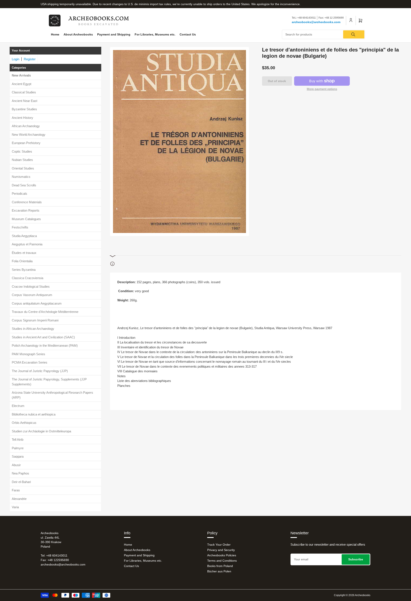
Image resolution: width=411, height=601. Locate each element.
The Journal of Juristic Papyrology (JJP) (40, 371)
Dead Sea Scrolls (24, 185)
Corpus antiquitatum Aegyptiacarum (37, 303)
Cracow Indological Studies (31, 286)
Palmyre (18, 448)
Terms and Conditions (222, 560)
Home (55, 34)
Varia (15, 507)
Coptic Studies (22, 151)
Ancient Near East (24, 101)
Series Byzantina (24, 269)
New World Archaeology (28, 134)
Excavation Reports (25, 210)
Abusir (16, 465)
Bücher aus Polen (219, 571)
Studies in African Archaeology (33, 328)
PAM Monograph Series (28, 354)
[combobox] (323, 34)
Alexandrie (19, 499)
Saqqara (18, 456)
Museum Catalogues (26, 219)
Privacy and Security (221, 550)
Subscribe (355, 559)
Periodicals (19, 193)
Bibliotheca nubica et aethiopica (33, 414)
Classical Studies (24, 92)
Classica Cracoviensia (27, 278)
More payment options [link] (322, 89)
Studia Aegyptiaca (24, 236)
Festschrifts (20, 227)
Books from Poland (220, 566)
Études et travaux (24, 253)
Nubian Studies (22, 160)
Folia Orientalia (22, 261)
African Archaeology (26, 126)
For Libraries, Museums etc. (155, 34)
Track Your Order (219, 544)
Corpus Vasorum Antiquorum (32, 295)
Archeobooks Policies (221, 555)
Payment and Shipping (113, 34)
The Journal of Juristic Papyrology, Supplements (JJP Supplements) (49, 381)
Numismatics (21, 176)
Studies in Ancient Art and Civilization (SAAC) (43, 337)
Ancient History (22, 117)
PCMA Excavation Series (29, 362)
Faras (16, 490)
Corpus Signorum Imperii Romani (35, 320)
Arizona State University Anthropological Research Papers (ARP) (52, 395)
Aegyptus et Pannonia (27, 244)
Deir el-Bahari (21, 482)
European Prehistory (26, 143)
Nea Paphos (20, 473)
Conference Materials (27, 202)
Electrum (18, 406)
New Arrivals (21, 75)
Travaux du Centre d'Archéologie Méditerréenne (45, 312)
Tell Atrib (17, 439)
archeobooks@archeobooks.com (316, 22)
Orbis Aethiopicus (24, 422)
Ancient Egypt (21, 84)
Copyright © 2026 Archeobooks (352, 595)
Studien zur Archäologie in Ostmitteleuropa (41, 431)
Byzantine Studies (24, 109)
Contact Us (188, 34)
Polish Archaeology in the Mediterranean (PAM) (45, 345)
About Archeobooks (78, 34)
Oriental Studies (23, 168)
